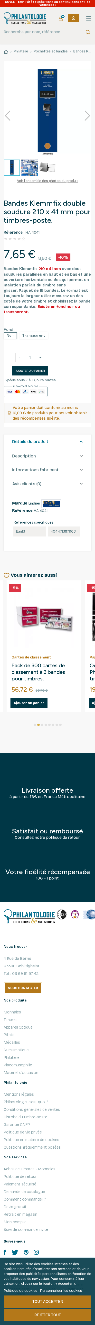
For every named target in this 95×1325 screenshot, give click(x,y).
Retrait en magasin (20, 1214)
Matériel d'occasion (21, 1072)
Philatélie (11, 1057)
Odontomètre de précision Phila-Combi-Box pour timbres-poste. (43, 672)
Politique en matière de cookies (31, 1139)
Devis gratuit (15, 1206)
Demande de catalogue (24, 1191)
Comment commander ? (25, 1199)
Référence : (14, 232)
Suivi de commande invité (26, 1229)
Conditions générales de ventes (32, 1109)
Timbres (11, 1019)
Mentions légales (19, 1094)
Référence (22, 510)
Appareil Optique (18, 1027)
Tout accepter (47, 1301)
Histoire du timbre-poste (25, 1117)
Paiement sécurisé (20, 1184)
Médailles (12, 1042)
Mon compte (15, 1222)
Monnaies (12, 1012)
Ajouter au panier (30, 371)
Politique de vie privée (23, 1132)
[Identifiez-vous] (73, 18)
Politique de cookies (20, 1290)
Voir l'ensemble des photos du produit (47, 181)
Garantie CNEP (17, 1124)
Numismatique (16, 1050)
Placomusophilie (18, 1065)
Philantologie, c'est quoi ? (26, 1102)
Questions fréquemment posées (32, 1147)
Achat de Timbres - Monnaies (29, 1169)
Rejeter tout (47, 1315)
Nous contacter (23, 988)
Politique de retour (20, 1176)
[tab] (47, 442)
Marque (19, 503)
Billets (9, 1034)
